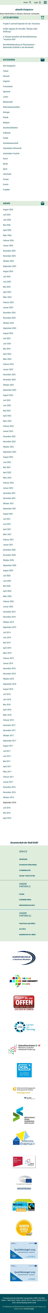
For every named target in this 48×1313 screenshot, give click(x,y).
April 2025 (7, 292)
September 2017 (9, 741)
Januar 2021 (8, 545)
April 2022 (7, 472)
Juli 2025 (6, 276)
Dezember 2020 (9, 550)
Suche (26, 2)
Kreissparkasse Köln (27, 905)
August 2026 (8, 209)
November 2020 (9, 555)
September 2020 (9, 565)
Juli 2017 (6, 751)
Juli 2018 (6, 694)
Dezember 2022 (9, 436)
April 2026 (7, 230)
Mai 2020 (6, 586)
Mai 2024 (6, 349)
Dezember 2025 (9, 251)
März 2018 (7, 715)
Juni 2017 (7, 756)
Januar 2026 (8, 245)
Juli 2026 (6, 215)
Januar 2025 (8, 307)
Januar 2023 (8, 431)
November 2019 (9, 617)
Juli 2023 (6, 400)
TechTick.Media (29, 1309)
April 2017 (7, 766)
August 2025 (8, 271)
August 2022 (8, 457)
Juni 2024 (7, 343)
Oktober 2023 (8, 385)
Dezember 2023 (9, 374)
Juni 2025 (7, 282)
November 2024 (9, 318)
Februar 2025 (8, 302)
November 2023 (9, 379)
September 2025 (9, 266)
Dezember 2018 (9, 668)
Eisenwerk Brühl (25, 900)
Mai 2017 (6, 761)
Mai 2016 (6, 813)
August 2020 (8, 570)
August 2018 (8, 689)
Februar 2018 (8, 720)
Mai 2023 (6, 410)
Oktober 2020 (8, 560)
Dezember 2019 (9, 612)
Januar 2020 (8, 606)
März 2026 (7, 235)
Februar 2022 (8, 483)
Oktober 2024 (8, 323)
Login (36, 2)
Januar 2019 (8, 663)
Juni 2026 (7, 220)
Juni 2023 (7, 405)
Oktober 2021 (8, 503)
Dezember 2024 (9, 312)
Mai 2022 (6, 467)
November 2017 (9, 730)
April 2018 (7, 710)
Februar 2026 (8, 240)
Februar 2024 (8, 364)
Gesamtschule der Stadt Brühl (24, 842)
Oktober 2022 (8, 447)
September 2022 (9, 452)
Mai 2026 (6, 225)
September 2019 (9, 627)
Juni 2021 (7, 524)
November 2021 (9, 498)
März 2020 (7, 596)
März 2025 (7, 297)
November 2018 (9, 673)
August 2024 (8, 333)
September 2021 (9, 508)
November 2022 (9, 441)
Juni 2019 (7, 637)
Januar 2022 (8, 488)
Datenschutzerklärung (28, 865)
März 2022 (7, 478)
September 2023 (9, 390)
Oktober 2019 (8, 622)
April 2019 (7, 648)
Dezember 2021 (9, 493)
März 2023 (7, 421)
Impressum (23, 859)
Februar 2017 (8, 777)
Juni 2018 (7, 699)
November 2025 (9, 256)
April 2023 (7, 416)
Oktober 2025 (8, 261)
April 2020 (7, 591)
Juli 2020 (6, 575)
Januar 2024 (8, 369)
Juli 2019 (6, 632)
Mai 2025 (6, 287)
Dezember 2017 (9, 725)
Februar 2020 (8, 601)
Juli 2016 (6, 808)
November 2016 (9, 792)
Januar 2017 (8, 782)
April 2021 (7, 529)
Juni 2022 (7, 462)
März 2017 (7, 771)
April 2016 (7, 818)
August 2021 (8, 514)
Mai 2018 (6, 704)
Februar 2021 (8, 539)
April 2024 (7, 354)
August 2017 (8, 746)
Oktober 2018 (8, 679)
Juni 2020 (7, 581)
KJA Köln (22, 929)
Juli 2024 (6, 338)
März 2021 (7, 534)
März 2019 (7, 653)
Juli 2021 (6, 519)
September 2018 (9, 684)
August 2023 (8, 395)
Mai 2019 (6, 642)
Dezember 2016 (9, 787)
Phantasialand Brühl (27, 923)
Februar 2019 (8, 658)
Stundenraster (25, 870)
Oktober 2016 (8, 797)
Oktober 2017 (8, 735)
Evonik (21, 894)
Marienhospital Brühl (27, 935)
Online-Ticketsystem (27, 876)
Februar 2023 (8, 426)
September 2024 (9, 328)
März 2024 (7, 359)
